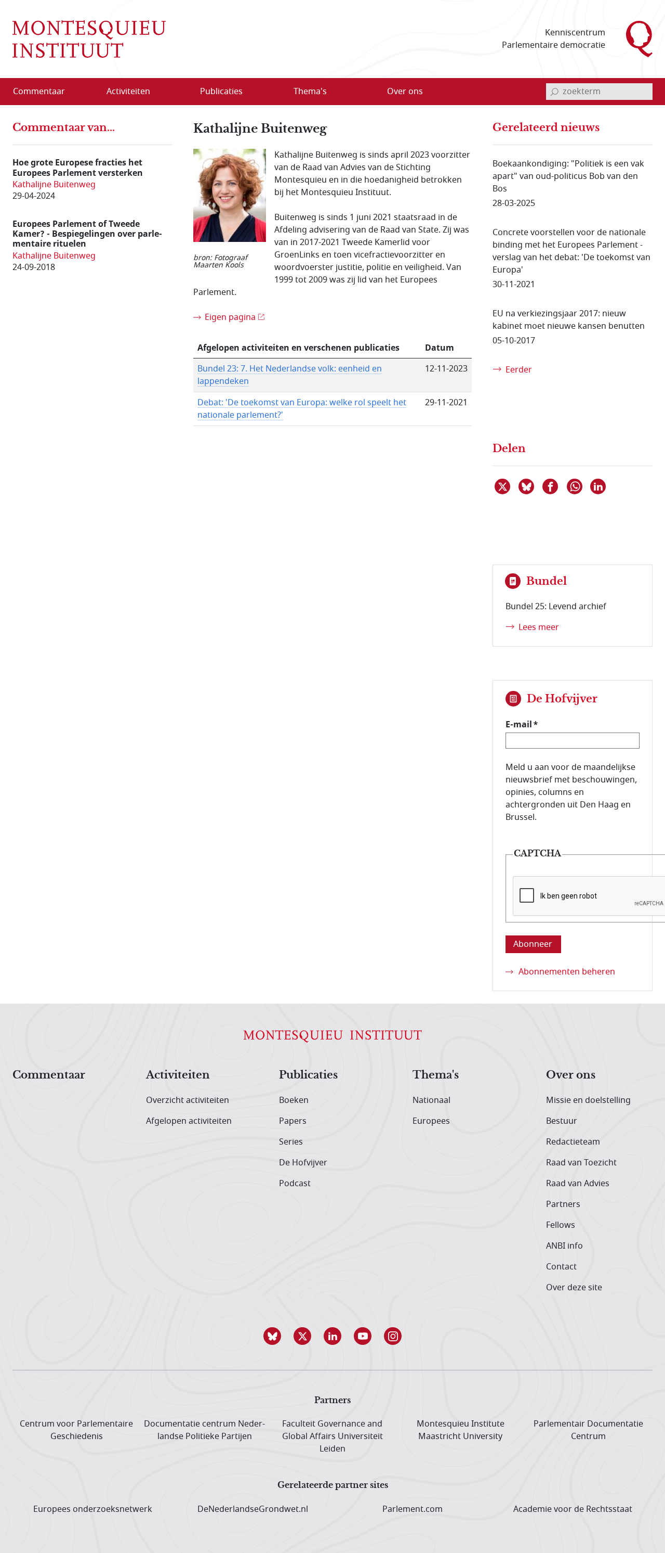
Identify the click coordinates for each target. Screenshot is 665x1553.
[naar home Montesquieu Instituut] (89, 39)
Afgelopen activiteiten (189, 1121)
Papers (293, 1121)
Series (291, 1142)
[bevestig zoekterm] (554, 91)
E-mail (519, 724)
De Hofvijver (303, 1163)
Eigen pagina (230, 317)
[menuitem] (45, 91)
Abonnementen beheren (566, 972)
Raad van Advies (577, 1183)
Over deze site (574, 1287)
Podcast (295, 1183)
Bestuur (561, 1121)
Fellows (560, 1225)
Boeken (294, 1100)
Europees (431, 1121)
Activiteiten (178, 1075)
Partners (563, 1204)
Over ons (570, 1075)
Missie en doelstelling (588, 1100)
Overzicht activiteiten (187, 1100)
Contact (561, 1267)
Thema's (436, 1075)
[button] (272, 1336)
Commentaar (48, 1075)
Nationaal (431, 1100)
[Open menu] (178, 92)
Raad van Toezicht (581, 1163)
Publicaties (308, 1075)
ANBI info (564, 1246)
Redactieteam (573, 1142)
